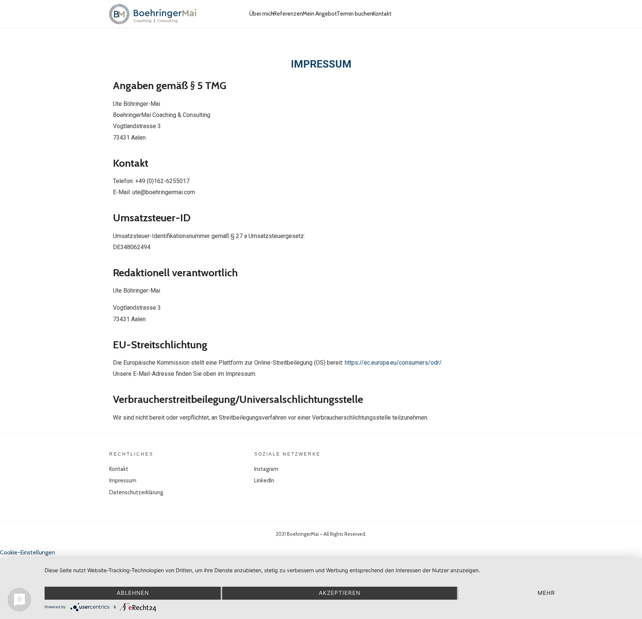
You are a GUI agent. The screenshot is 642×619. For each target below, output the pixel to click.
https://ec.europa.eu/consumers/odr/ (393, 362)
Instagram (266, 469)
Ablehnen (133, 592)
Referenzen (288, 13)
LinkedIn (264, 480)
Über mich (261, 13)
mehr (546, 592)
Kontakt (382, 13)
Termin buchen (355, 13)
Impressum (122, 480)
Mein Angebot (319, 13)
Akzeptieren (339, 592)
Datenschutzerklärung (136, 492)
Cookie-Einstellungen (27, 552)
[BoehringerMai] (152, 14)
